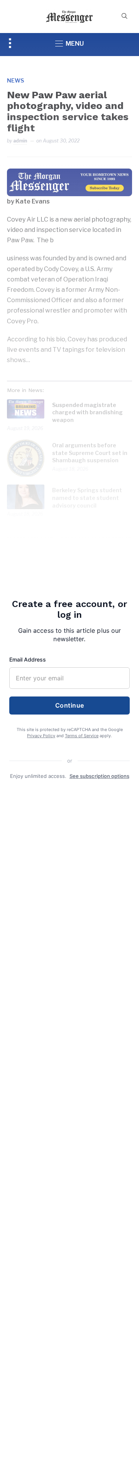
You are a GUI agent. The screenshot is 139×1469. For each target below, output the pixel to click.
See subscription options (99, 776)
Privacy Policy (41, 735)
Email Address (27, 659)
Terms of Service (81, 735)
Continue (69, 705)
